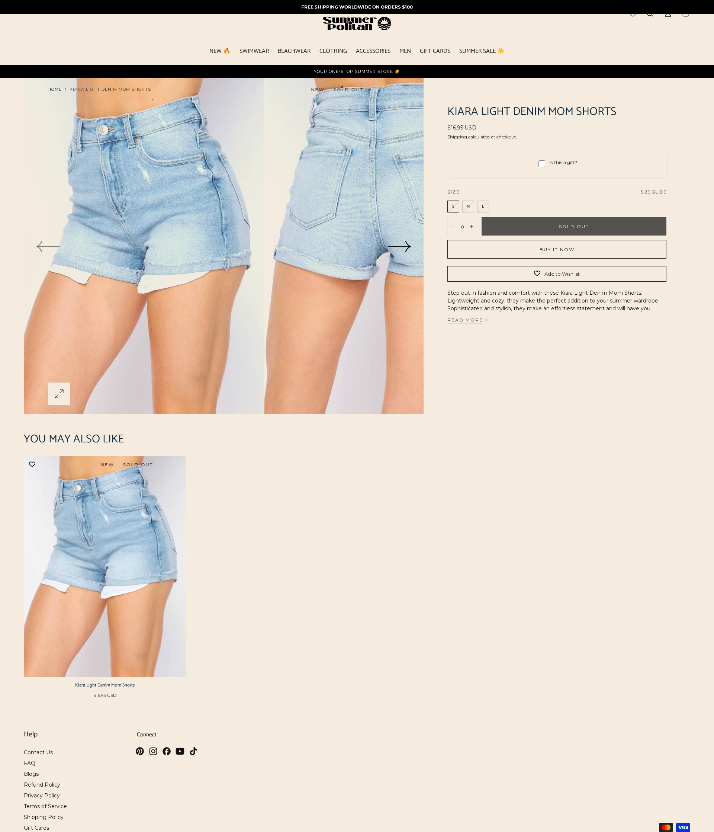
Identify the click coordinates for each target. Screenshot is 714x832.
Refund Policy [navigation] (42, 784)
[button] (59, 394)
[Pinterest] (140, 751)
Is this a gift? (563, 162)
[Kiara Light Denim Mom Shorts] (105, 566)
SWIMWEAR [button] (254, 52)
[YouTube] (180, 751)
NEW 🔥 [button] (220, 52)
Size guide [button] (653, 192)
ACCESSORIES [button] (373, 52)
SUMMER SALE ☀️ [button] (482, 52)
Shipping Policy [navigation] (44, 817)
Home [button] (55, 89)
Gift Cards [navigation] (36, 828)
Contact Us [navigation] (38, 752)
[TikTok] (193, 751)
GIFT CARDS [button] (435, 52)
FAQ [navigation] (29, 763)
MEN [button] (405, 52)
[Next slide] (400, 246)
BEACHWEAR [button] (294, 52)
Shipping (457, 137)
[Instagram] (153, 751)
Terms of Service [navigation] (45, 806)
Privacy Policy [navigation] (42, 795)
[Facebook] (166, 751)
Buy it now (557, 249)
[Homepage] (357, 25)
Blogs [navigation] (31, 774)
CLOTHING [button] (333, 52)
